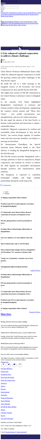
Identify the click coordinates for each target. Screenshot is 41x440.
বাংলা (2, 11)
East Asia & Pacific (26, 13)
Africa (10, 14)
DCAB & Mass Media (8, 407)
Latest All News (35, 270)
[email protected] (11, 432)
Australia (4, 395)
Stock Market (5, 401)
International (20, 14)
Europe (14, 14)
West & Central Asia (8, 380)
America (6, 14)
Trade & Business (29, 14)
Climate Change (6, 413)
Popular (7, 193)
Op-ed (3, 416)
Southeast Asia (15, 13)
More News (6, 314)
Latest (6, 192)
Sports (3, 410)
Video (19, 25)
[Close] (1, 20)
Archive (3, 3)
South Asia (7, 13)
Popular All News (34, 312)
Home (2, 13)
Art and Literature (7, 419)
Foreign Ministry (6, 369)
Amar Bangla (9, 16)
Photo (15, 25)
